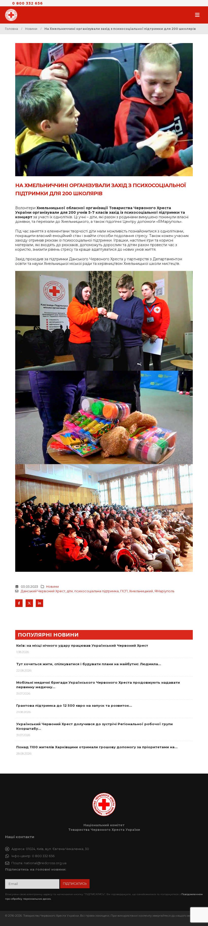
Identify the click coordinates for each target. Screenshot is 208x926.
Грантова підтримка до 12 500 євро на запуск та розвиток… (74, 705)
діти (70, 591)
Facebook (19, 603)
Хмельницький (141, 591)
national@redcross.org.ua (45, 863)
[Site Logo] (12, 15)
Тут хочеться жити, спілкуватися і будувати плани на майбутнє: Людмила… (88, 664)
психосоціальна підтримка (96, 591)
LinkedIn (39, 603)
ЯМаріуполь (164, 591)
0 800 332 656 (27, 3)
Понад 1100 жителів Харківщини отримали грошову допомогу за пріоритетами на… (96, 747)
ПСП (124, 591)
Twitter (29, 603)
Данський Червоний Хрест (43, 591)
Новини (52, 586)
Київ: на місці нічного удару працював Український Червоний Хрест (82, 645)
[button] (199, 15)
